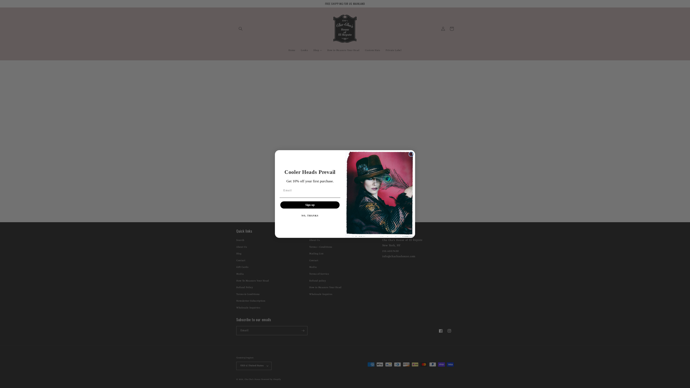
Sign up (310, 204)
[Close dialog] (411, 154)
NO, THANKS (310, 215)
